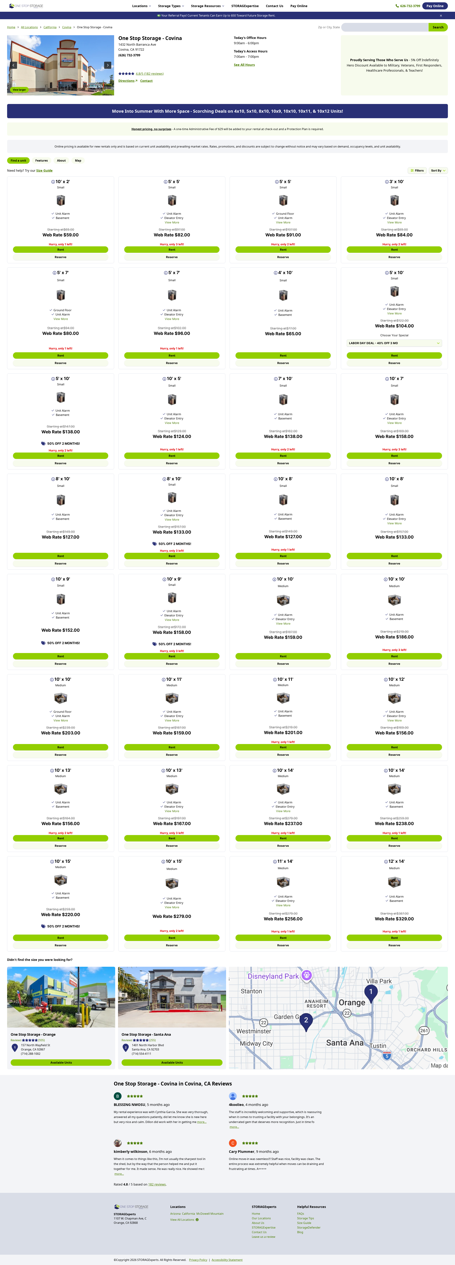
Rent (60, 249)
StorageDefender (309, 1227)
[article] (61, 1018)
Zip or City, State (329, 27)
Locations (140, 6)
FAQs (300, 1214)
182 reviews (157, 1184)
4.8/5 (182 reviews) (150, 73)
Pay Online (298, 6)
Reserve (60, 257)
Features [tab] (41, 160)
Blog (300, 1232)
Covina (66, 27)
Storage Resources (206, 6)
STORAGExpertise (245, 6)
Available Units (61, 1063)
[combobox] (384, 27)
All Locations (29, 27)
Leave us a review (263, 1237)
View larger (19, 89)
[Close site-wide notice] (441, 16)
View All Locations (184, 1219)
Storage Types (169, 6)
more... (202, 1122)
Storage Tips (305, 1218)
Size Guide (44, 170)
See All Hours (244, 65)
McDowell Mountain (210, 1214)
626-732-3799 (410, 6)
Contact (146, 81)
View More (172, 222)
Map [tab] (78, 160)
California (50, 27)
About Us (258, 1223)
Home (11, 27)
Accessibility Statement (227, 1260)
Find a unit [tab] (18, 160)
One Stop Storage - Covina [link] (94, 27)
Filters (419, 170)
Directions (126, 81)
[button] (15, 1047)
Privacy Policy (198, 1260)
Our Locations (261, 1218)
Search (438, 27)
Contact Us (274, 6)
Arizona (175, 1214)
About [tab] (61, 160)
